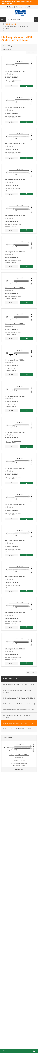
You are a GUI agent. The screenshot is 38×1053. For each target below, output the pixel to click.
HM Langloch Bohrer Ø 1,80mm (15, 540)
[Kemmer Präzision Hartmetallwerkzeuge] (19, 12)
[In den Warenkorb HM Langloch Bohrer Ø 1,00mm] (26, 266)
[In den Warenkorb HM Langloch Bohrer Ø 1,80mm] (26, 555)
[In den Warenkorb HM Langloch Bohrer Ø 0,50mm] (26, 86)
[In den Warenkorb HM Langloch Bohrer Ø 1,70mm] (26, 519)
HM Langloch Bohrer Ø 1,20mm (15, 324)
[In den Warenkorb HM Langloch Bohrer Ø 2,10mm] (26, 663)
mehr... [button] (11, 86)
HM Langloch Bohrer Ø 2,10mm (15, 649)
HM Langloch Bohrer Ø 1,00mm (15, 252)
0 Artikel (5, 1051)
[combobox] (19, 46)
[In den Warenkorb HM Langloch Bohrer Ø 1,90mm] (26, 591)
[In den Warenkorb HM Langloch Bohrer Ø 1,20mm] (26, 338)
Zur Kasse (10, 7)
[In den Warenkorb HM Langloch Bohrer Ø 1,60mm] (26, 483)
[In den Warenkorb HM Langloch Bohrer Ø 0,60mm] (26, 122)
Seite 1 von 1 (31, 53)
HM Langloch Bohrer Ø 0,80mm (15, 180)
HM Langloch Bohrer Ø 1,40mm (15, 396)
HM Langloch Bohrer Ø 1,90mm (15, 577)
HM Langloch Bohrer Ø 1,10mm (15, 288)
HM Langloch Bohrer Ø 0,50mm (15, 71)
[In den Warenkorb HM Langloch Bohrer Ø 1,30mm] (26, 374)
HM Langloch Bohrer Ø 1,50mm (15, 432)
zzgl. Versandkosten (16, 80)
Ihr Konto (19, 7)
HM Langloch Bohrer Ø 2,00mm (15, 613)
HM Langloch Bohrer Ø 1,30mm (15, 360)
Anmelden (28, 7)
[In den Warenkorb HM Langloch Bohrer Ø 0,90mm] (26, 230)
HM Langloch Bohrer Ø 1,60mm (15, 468)
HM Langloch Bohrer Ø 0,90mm (15, 216)
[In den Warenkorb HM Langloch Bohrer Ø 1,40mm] (26, 410)
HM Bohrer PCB (11, 678)
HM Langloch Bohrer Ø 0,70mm (15, 143)
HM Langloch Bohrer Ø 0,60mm (15, 107)
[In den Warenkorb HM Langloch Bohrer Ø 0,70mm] (26, 158)
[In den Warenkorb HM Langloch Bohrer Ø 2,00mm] (26, 627)
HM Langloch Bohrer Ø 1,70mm (15, 504)
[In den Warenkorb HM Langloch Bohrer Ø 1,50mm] (26, 446)
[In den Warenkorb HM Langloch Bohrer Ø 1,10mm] (26, 302)
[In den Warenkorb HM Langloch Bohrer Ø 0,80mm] (26, 194)
